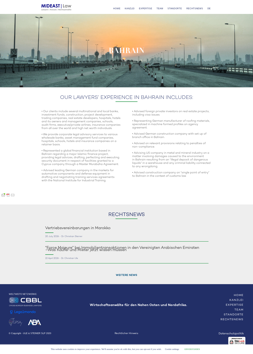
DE (209, 8)
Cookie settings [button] (172, 349)
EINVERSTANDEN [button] (192, 349)
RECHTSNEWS (194, 8)
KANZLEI (130, 8)
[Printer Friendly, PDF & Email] (8, 195)
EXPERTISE (145, 8)
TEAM (160, 8)
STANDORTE (174, 8)
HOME (116, 8)
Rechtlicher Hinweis (126, 333)
